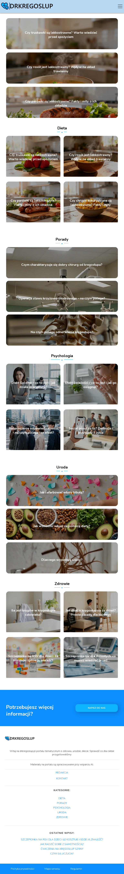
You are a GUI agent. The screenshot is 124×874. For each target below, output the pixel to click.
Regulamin (76, 869)
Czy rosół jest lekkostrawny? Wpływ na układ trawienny (61, 69)
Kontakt (62, 778)
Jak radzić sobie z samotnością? (62, 844)
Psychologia (62, 355)
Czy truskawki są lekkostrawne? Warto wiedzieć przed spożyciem (61, 35)
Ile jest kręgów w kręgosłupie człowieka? (33, 612)
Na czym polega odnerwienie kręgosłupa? (62, 332)
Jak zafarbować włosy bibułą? (62, 492)
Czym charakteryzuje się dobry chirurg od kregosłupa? (61, 265)
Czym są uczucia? (62, 853)
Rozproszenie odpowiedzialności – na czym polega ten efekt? (33, 430)
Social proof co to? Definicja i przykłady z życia (91, 430)
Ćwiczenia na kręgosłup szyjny (62, 849)
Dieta (62, 128)
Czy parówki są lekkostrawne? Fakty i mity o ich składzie (61, 103)
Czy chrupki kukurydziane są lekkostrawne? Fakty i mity (91, 203)
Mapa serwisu (52, 869)
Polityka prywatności (22, 869)
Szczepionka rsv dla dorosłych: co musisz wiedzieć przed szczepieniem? (91, 658)
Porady (62, 239)
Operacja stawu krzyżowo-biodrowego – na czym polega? (62, 298)
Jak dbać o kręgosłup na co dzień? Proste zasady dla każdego (91, 612)
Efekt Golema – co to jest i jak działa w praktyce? (33, 385)
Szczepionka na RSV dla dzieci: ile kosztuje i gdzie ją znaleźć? (33, 658)
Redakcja (62, 772)
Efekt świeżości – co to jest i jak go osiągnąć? (90, 385)
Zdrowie (62, 583)
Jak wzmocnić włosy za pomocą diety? (61, 526)
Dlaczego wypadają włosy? (62, 560)
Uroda (62, 467)
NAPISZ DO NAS (96, 708)
